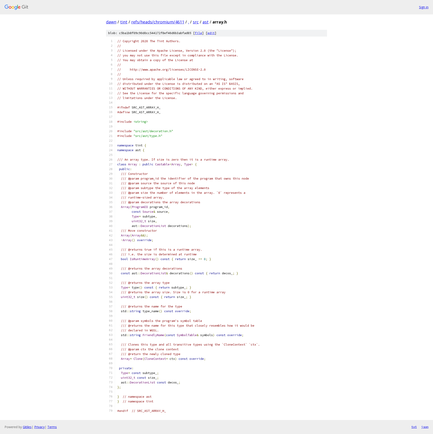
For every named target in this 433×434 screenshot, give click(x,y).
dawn (111, 22)
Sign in (423, 7)
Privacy (39, 427)
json (424, 427)
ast (206, 22)
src (196, 22)
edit (211, 33)
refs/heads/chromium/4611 (157, 22)
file (198, 33)
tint (123, 22)
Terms (52, 427)
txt (414, 427)
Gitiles (27, 427)
